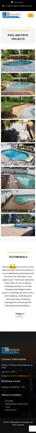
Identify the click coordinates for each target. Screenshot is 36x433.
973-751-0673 (18, 2)
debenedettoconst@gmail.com (18, 376)
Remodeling (9, 401)
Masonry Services (11, 410)
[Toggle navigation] (31, 15)
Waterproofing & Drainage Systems (16, 404)
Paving (7, 407)
